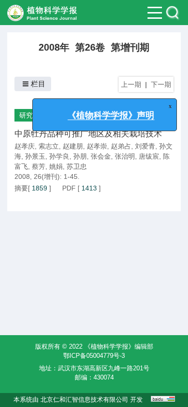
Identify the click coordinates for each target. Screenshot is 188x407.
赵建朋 (73, 146)
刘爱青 (145, 146)
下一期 (161, 84)
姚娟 (56, 166)
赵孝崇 (97, 146)
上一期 (131, 84)
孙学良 (59, 156)
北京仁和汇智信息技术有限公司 (84, 399)
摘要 (21, 188)
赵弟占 (121, 146)
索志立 (49, 146)
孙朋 (80, 156)
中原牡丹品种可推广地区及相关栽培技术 (88, 133)
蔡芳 (38, 166)
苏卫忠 (77, 166)
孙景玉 (35, 156)
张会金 (101, 156)
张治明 (125, 156)
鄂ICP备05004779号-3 (94, 355)
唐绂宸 (149, 156)
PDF (69, 188)
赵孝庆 (24, 146)
